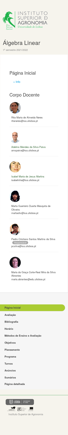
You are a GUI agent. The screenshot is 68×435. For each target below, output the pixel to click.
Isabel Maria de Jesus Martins (27, 176)
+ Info (16, 82)
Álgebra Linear (21, 42)
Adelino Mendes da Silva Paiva (28, 147)
